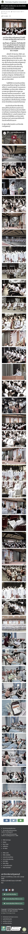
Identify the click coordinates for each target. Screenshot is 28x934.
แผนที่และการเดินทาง (7, 921)
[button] (10, 894)
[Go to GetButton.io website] (24, 932)
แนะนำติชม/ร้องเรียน (7, 923)
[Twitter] (6, 890)
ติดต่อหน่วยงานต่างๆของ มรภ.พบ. (10, 917)
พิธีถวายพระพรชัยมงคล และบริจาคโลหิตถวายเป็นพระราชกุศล (13, 6)
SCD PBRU (5, 861)
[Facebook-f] (3, 890)
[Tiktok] (13, 890)
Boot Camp (5, 844)
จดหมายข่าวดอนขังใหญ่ (7, 857)
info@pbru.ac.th (18, 883)
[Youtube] (9, 890)
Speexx (4, 842)
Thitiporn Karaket (16, 11)
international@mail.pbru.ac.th (8, 885)
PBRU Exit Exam (6, 840)
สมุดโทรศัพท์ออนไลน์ (7, 919)
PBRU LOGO (5, 853)
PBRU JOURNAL (6, 855)
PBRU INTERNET (6, 867)
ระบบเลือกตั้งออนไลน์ (7, 865)
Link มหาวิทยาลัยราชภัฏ (7, 859)
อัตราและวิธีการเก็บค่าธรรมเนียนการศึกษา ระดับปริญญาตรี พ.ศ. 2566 (9, 835)
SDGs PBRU (5, 863)
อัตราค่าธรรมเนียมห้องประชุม (8, 828)
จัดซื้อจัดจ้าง (5, 846)
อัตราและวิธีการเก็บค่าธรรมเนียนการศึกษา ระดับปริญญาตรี (9, 831)
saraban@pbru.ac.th (9, 883)
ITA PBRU (4, 848)
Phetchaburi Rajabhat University (15, 2)
